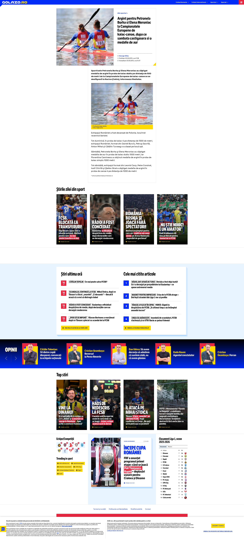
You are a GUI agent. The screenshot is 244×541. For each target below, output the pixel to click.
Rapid (165, 459)
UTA (164, 492)
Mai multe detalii (67, 526)
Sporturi (213, 2)
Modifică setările (136, 509)
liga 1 (79, 470)
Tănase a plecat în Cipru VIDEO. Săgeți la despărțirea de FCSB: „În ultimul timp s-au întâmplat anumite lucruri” (152, 307)
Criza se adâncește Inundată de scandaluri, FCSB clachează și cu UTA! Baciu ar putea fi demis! (152, 319)
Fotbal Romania (181, 2)
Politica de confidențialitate (118, 509)
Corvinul (165, 468)
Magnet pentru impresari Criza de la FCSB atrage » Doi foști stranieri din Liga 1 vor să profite (152, 296)
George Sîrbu (124, 56)
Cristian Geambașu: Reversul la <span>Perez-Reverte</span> (89, 353)
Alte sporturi (122, 13)
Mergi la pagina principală (138, 328)
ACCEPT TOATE (218, 526)
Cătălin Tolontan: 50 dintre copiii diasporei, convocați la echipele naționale (44, 353)
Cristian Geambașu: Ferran (222, 353)
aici (58, 533)
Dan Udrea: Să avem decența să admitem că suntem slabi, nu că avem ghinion (133, 353)
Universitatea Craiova (66, 470)
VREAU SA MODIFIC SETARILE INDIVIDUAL (218, 531)
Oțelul (165, 474)
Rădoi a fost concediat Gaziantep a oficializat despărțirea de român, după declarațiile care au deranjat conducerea (105, 219)
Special (223, 2)
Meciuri (170, 446)
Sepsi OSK (166, 477)
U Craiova (166, 465)
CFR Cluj (78, 467)
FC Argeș (166, 480)
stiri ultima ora (64, 463)
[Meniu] (241, 2)
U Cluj (165, 486)
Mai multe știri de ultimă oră (76, 328)
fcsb (60, 474)
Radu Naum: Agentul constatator (177, 353)
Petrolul (165, 456)
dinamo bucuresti (65, 467)
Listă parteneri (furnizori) (115, 530)
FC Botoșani (167, 489)
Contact (148, 509)
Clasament (163, 446)
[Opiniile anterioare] (6, 358)
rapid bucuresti (78, 463)
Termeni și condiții (99, 509)
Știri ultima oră (71, 274)
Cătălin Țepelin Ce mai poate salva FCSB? (90, 283)
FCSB (164, 462)
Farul (164, 471)
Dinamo (165, 453)
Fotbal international (199, 2)
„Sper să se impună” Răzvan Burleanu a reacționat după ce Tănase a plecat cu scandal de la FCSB (90, 319)
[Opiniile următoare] (15, 358)
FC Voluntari (167, 495)
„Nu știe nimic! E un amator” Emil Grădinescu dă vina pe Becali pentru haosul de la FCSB (172, 219)
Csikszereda (167, 498)
